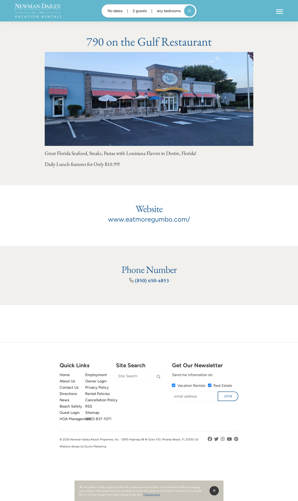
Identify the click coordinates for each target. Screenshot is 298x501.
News (64, 400)
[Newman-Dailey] (38, 11)
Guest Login (70, 412)
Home (65, 375)
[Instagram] (223, 439)
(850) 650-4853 (152, 280)
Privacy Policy (97, 387)
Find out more (151, 494)
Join (228, 396)
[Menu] (279, 11)
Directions (68, 393)
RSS (88, 406)
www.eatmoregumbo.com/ (149, 219)
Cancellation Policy (101, 400)
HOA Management (75, 419)
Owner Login (96, 381)
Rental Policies (97, 393)
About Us (67, 381)
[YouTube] (230, 439)
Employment (96, 375)
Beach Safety (71, 406)
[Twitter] (217, 439)
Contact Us (69, 387)
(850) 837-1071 (98, 419)
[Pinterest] (236, 439)
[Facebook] (210, 439)
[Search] (158, 377)
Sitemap (92, 412)
